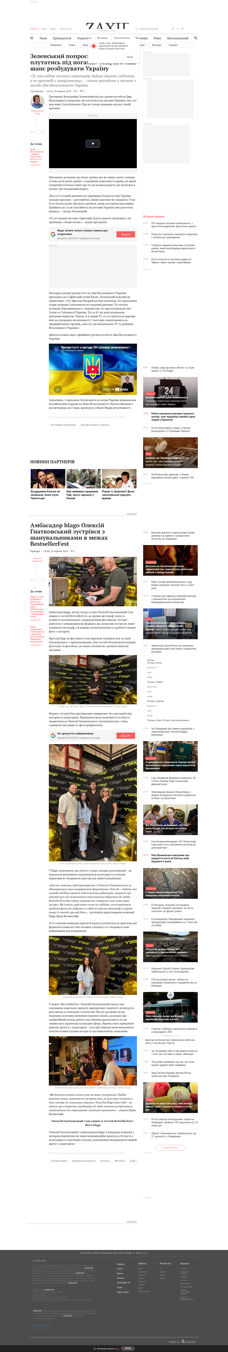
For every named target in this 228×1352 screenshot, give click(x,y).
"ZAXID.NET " (89, 1268)
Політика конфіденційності (187, 1298)
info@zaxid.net (62, 1297)
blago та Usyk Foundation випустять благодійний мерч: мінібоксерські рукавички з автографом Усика (37, 607)
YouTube (162, 1278)
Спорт (141, 45)
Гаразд (130, 57)
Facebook (162, 1272)
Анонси (120, 1278)
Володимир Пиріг (37, 112)
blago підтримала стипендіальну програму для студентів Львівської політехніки (37, 634)
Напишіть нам (186, 1283)
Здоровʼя (173, 45)
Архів (119, 1287)
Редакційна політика (185, 1273)
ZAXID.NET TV (66, 29)
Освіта (72, 45)
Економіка (56, 45)
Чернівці (142, 38)
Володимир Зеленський (63, 424)
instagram (173, 29)
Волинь (102, 38)
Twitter (162, 1275)
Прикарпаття (62, 38)
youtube (182, 29)
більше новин (170, 1148)
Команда (184, 1277)
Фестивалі (120, 1160)
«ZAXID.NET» (49, 1290)
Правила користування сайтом (185, 1292)
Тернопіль (84, 38)
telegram (178, 29)
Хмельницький (177, 38)
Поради (87, 45)
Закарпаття (122, 38)
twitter (168, 29)
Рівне (157, 38)
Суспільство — (38, 91)
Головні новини (59, 1160)
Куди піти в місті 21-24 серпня (37, 155)
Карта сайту (123, 1292)
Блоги (53, 29)
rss (197, 29)
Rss (160, 1268)
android (187, 29)
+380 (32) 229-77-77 (48, 1295)
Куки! (117, 1348)
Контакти (184, 1280)
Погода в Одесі (154, 720)
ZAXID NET (107, 25)
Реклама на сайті (187, 1287)
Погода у (154, 662)
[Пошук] (195, 38)
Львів (43, 38)
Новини (34, 29)
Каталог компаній (148, 29)
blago (67, 612)
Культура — (36, 551)
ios (192, 29)
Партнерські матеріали (84, 1160)
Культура (156, 45)
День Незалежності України (94, 424)
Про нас (183, 1268)
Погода (150, 660)
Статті (44, 29)
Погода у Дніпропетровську (176, 720)
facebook (163, 29)
